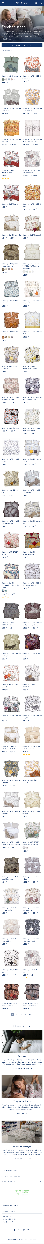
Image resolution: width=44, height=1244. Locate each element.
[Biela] (33, 271)
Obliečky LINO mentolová (11, 76)
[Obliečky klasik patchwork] (6, 591)
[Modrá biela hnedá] (3, 590)
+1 (14, 79)
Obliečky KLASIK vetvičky (11, 235)
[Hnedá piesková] (3, 269)
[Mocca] (6, 79)
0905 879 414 (6, 1216)
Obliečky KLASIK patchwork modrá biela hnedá (10, 585)
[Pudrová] (12, 79)
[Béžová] (30, 271)
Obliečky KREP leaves (10, 204)
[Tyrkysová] (9, 269)
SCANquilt (16, 1240)
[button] (36, 3)
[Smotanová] (6, 269)
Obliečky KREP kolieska (10, 428)
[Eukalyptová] (27, 271)
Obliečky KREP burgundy (32, 235)
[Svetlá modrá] (9, 79)
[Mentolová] (3, 79)
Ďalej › (30, 1014)
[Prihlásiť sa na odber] (41, 1211)
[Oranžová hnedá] (12, 269)
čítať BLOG (22, 1114)
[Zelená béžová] (24, 847)
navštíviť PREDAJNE (22, 1159)
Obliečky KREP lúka (30, 780)
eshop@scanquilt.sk (8, 1222)
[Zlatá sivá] (27, 848)
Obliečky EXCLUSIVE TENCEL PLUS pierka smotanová (31, 266)
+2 (35, 271)
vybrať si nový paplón (21, 1068)
